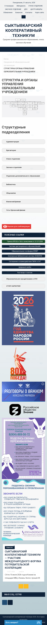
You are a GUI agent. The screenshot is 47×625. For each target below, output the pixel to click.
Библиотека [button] (10, 184)
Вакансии (18, 12)
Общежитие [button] (11, 193)
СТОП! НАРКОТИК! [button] (13, 286)
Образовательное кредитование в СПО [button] (21, 279)
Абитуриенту (21, 6)
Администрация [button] (12, 142)
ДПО (25, 9)
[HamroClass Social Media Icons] (4, 602)
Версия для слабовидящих (18, 226)
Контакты (28, 12)
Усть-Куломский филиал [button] (15, 210)
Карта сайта (39, 12)
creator (21, 568)
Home (43, 622)
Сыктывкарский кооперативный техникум (23, 30)
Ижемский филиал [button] (13, 202)
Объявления (7, 12)
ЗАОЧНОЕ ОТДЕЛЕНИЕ (13, 9)
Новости (10, 547)
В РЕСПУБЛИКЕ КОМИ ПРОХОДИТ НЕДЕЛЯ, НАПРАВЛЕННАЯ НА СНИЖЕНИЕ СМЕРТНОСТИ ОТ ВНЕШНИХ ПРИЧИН (22, 558)
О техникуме (9, 6)
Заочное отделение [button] (14, 167)
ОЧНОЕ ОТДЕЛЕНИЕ (35, 6)
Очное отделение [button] (13, 159)
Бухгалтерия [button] (11, 150)
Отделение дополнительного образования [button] (23, 176)
